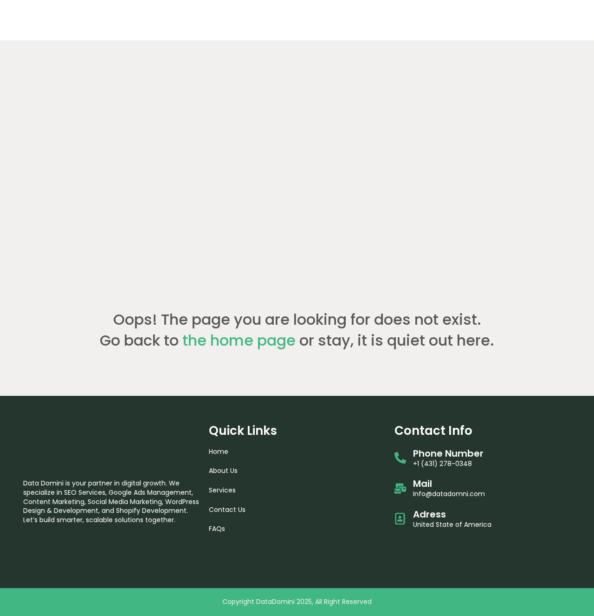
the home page (239, 340)
